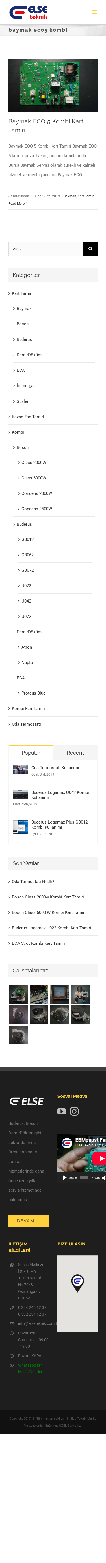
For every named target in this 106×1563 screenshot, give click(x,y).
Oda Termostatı (26, 724)
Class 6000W (33, 478)
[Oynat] (65, 1178)
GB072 (27, 570)
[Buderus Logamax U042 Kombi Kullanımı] (20, 794)
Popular (31, 753)
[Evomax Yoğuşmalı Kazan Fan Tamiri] (18, 1035)
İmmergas (26, 385)
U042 (26, 601)
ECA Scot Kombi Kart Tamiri (38, 943)
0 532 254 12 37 (32, 1314)
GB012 (27, 539)
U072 (26, 616)
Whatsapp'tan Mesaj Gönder (30, 1368)
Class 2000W (33, 462)
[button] (77, 1283)
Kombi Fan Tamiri (28, 708)
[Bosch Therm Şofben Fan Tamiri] (18, 1015)
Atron (26, 647)
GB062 (27, 554)
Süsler (23, 401)
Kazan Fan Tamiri (28, 416)
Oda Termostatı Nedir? (33, 881)
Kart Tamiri (85, 196)
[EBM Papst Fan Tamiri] (39, 994)
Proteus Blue (33, 693)
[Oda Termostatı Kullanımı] (20, 770)
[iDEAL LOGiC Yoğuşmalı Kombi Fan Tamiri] (80, 1015)
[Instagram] (74, 1111)
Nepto (27, 662)
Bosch (23, 324)
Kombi (18, 432)
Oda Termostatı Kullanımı (55, 767)
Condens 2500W (36, 508)
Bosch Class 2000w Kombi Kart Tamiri (48, 897)
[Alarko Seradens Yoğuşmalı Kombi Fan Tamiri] (39, 1015)
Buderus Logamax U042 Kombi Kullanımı (60, 795)
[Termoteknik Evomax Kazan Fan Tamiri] (59, 1015)
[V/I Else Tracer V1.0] (59, 994)
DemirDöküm (29, 354)
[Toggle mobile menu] (95, 12)
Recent (75, 753)
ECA (21, 370)
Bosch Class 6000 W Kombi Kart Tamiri (49, 912)
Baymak (70, 196)
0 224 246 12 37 (32, 1307)
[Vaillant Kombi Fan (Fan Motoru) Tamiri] (18, 994)
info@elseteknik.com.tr (33, 1323)
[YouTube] (61, 1111)
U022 (26, 585)
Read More (16, 204)
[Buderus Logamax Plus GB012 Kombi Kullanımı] (20, 824)
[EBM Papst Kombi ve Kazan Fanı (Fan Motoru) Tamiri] (80, 994)
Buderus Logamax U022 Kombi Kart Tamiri (51, 927)
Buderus (24, 339)
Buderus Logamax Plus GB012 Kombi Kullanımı (59, 825)
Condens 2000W (36, 493)
